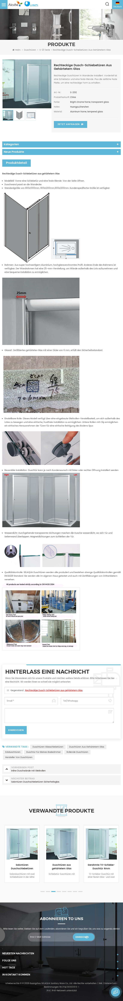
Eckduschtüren (12, 752)
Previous (3, 860)
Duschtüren (30, 50)
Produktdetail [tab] (16, 163)
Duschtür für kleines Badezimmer (43, 752)
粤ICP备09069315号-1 (69, 987)
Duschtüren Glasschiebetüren (48, 747)
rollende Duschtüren (77, 752)
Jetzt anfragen (69, 124)
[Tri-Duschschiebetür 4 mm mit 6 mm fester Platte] (101, 844)
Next (119, 860)
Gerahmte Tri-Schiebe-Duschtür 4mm (61, 867)
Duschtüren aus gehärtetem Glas (86, 747)
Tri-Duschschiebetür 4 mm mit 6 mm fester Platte (101, 867)
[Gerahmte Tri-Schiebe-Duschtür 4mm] (61, 844)
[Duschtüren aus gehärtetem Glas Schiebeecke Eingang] (22, 844)
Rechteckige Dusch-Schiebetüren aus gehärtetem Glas (53, 690)
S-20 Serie (44, 50)
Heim (18, 50)
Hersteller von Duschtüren (18, 757)
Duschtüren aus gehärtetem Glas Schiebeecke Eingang (22, 867)
